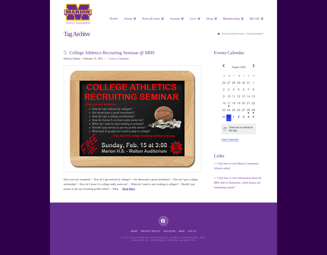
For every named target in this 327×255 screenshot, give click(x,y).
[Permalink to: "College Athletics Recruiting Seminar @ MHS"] (132, 119)
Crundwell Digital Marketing (173, 240)
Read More (128, 189)
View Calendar (230, 139)
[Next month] (253, 65)
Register (169, 231)
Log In (192, 231)
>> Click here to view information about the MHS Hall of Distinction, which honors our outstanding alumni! (237, 183)
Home (134, 231)
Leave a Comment (119, 58)
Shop (182, 231)
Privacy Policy (151, 231)
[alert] (238, 129)
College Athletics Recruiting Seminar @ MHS (112, 52)
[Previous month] (223, 65)
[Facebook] (163, 221)
